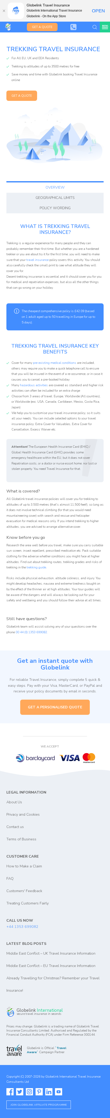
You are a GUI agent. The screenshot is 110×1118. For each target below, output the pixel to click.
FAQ (10, 878)
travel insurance (37, 260)
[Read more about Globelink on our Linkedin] (48, 1091)
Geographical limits (55, 197)
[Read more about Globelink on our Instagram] (29, 1091)
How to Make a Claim (24, 866)
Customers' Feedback (24, 890)
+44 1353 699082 (22, 926)
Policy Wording (55, 207)
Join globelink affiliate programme (38, 1105)
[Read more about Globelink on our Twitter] (19, 1091)
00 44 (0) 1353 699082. (32, 632)
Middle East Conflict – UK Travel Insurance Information (50, 953)
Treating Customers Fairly (27, 903)
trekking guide (36, 567)
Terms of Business (21, 839)
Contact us (15, 826)
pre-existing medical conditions (54, 363)
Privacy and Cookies (23, 814)
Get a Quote (42, 27)
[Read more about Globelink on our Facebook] (10, 1091)
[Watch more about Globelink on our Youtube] (58, 1091)
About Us (14, 802)
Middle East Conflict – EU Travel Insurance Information (50, 965)
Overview (55, 187)
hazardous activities (34, 385)
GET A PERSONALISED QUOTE (55, 707)
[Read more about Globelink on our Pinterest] (39, 1091)
